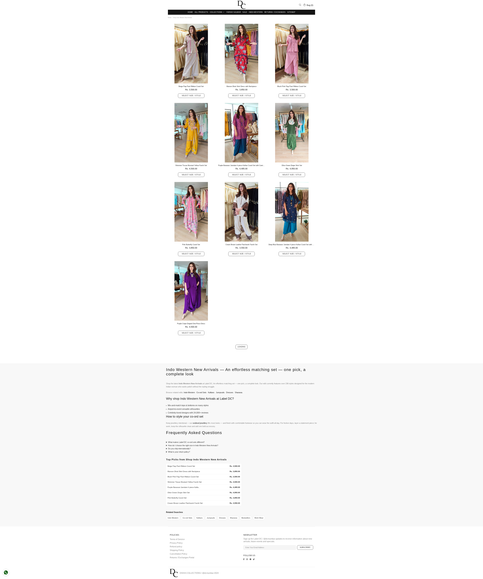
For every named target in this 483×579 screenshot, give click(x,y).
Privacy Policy (176, 543)
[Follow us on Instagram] (247, 559)
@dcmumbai (208, 573)
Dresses (229, 392)
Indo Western (173, 518)
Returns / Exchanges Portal (182, 557)
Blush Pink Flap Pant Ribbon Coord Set (291, 86)
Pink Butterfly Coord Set (191, 245)
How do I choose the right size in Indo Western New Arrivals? (193, 445)
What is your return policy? (179, 452)
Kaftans (211, 392)
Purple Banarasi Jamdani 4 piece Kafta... (184, 487)
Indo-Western (189, 392)
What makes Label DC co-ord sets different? (186, 442)
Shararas (238, 392)
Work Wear (258, 518)
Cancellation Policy (178, 554)
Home (169, 17)
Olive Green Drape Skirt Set (292, 165)
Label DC (241, 5)
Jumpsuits (220, 392)
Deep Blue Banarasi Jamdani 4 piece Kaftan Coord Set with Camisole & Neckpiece (292, 245)
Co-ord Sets (201, 392)
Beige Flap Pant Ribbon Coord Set (191, 86)
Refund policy (176, 547)
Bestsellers (246, 518)
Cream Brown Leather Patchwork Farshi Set (241, 245)
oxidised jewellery (200, 423)
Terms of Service (177, 539)
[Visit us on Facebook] (244, 559)
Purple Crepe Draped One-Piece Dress (191, 324)
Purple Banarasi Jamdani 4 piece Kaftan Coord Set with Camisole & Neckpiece (241, 165)
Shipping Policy (177, 550)
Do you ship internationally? (179, 448)
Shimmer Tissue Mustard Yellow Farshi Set (191, 165)
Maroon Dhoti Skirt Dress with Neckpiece (241, 86)
